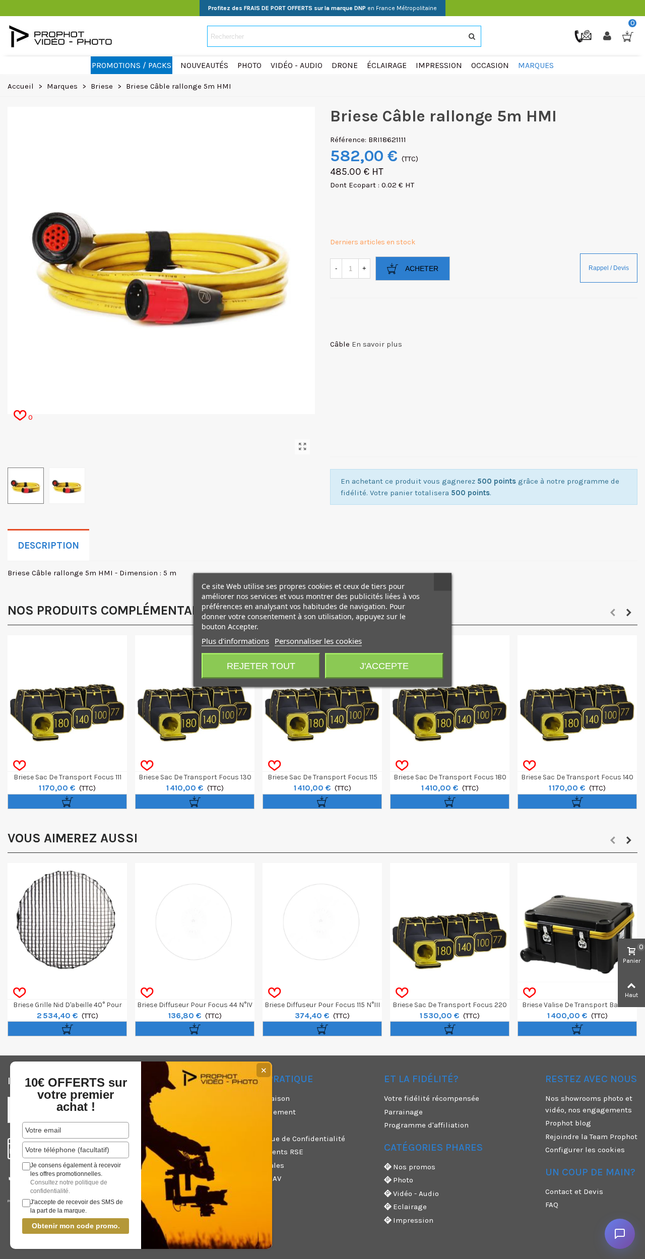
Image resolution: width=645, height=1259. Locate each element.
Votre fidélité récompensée (431, 1098)
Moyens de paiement (259, 1111)
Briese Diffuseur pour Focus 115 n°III (322, 1005)
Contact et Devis (574, 1191)
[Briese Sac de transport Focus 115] (322, 695)
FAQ (551, 1204)
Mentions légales (253, 1165)
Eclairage (410, 1206)
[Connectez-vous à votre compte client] (608, 36)
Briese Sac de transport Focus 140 (577, 777)
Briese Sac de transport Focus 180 (450, 777)
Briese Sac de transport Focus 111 (67, 777)
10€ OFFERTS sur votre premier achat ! (76, 1095)
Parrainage (403, 1111)
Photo (403, 1179)
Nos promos (414, 1166)
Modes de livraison (256, 1098)
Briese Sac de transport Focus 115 (322, 777)
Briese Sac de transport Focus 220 (450, 1005)
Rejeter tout (261, 665)
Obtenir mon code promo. (76, 1226)
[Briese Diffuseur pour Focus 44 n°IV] (194, 922)
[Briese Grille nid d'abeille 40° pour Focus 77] (67, 922)
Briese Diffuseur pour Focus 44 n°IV (194, 1005)
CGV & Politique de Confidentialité (284, 1138)
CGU (230, 1125)
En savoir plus (377, 344)
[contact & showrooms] (584, 35)
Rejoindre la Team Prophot (591, 1136)
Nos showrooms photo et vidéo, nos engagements (588, 1104)
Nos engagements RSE (263, 1151)
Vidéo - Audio (416, 1193)
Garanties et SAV (252, 1178)
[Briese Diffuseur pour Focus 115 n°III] (322, 922)
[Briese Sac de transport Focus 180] (449, 695)
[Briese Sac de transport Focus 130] (194, 695)
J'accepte (384, 665)
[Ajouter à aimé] (19, 766)
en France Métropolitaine (322, 8)
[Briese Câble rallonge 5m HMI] (302, 446)
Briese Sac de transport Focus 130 (195, 777)
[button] (612, 612)
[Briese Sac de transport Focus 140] (577, 695)
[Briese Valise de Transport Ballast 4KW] (577, 922)
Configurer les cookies (585, 1149)
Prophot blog (568, 1123)
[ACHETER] (67, 801)
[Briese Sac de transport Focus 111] (67, 695)
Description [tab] (48, 545)
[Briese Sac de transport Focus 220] (449, 922)
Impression (413, 1220)
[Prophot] (63, 36)
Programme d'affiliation (426, 1125)
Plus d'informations (235, 640)
